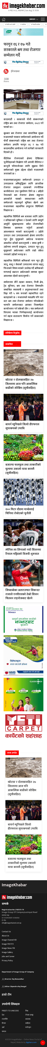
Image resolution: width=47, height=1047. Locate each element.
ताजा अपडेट (12, 753)
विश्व (26, 1010)
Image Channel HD (9, 940)
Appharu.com (31, 1042)
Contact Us (6, 931)
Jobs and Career (8, 956)
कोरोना (24, 24)
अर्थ (3, 1027)
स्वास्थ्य (27, 1019)
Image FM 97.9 (7, 944)
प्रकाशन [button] (32, 19)
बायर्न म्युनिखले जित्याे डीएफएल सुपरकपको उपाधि (23, 826)
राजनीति (5, 1019)
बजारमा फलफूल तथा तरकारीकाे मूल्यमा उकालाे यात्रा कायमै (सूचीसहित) (22, 863)
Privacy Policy (7, 960)
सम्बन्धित (9, 344)
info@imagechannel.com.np (11, 922)
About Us (5, 935)
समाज (4, 1031)
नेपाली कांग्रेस (36, 24)
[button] (42, 19)
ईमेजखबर (15, 71)
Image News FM (8, 948)
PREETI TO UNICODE (10, 1010)
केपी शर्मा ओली (11, 24)
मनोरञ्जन (28, 1027)
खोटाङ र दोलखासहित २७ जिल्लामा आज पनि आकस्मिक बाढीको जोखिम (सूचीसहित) (22, 788)
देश (3, 1015)
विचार (4, 1023)
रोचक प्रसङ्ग (29, 1015)
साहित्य (27, 1023)
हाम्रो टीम (6, 994)
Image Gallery (7, 952)
